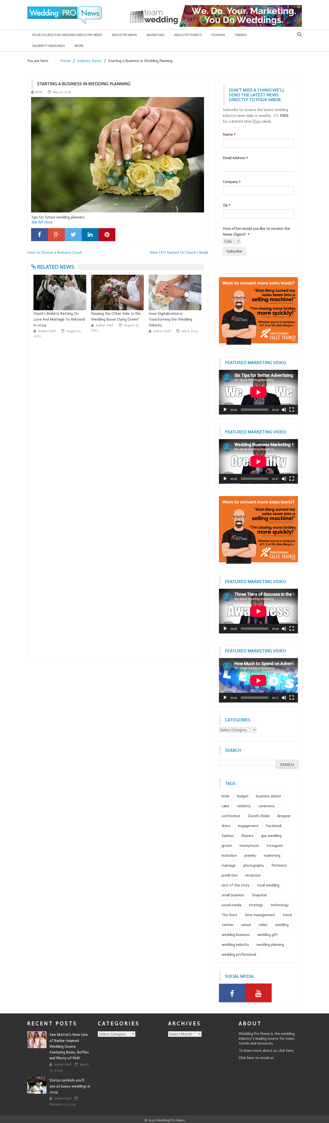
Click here (246, 1057)
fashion (228, 835)
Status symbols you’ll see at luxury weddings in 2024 (69, 1086)
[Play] (225, 409)
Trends (241, 35)
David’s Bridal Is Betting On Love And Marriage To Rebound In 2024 (59, 319)
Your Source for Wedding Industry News (67, 35)
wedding (282, 924)
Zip (226, 205)
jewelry (250, 855)
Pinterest (279, 865)
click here (286, 1050)
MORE (79, 46)
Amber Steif (47, 331)
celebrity (244, 806)
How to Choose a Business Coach (54, 252)
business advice (268, 796)
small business (233, 895)
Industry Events (188, 35)
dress (226, 825)
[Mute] (284, 409)
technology (279, 905)
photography (253, 865)
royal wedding (268, 885)
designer (284, 816)
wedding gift (267, 934)
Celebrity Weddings (48, 46)
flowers (247, 835)
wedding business (236, 934)
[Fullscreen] (291, 409)
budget (243, 796)
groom (227, 845)
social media (231, 905)
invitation (229, 855)
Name (229, 134)
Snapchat (259, 895)
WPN (38, 92)
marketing (272, 855)
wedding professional (239, 954)
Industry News (124, 35)
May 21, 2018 (62, 92)
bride (226, 796)
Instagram (275, 845)
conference (231, 816)
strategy (256, 905)
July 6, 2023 (190, 331)
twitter (228, 924)
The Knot (229, 914)
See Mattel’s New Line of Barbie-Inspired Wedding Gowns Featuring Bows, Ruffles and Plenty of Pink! (69, 1046)
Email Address (235, 157)
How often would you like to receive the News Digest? (256, 231)
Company (232, 181)
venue (246, 924)
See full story (41, 222)
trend (287, 914)
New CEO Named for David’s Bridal (179, 252)
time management (260, 914)
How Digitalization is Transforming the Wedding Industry (170, 319)
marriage (229, 865)
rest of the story (236, 885)
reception (253, 875)
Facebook (274, 825)
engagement (248, 825)
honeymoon (249, 845)
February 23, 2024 (62, 1104)
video (263, 924)
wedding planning (270, 944)
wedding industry (235, 944)
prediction (230, 875)
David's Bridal (259, 816)
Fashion (218, 35)
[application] (258, 392)
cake (225, 806)
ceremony (266, 806)
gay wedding (271, 835)
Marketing (155, 35)
